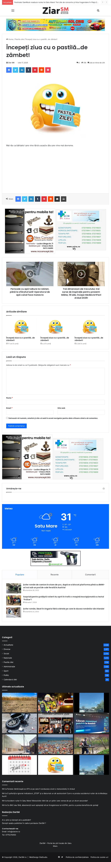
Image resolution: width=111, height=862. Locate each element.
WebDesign (34, 857)
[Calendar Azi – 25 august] (19, 765)
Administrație (9, 666)
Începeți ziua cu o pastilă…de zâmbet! (20, 339)
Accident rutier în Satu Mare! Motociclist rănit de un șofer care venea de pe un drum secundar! (47, 801)
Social (6, 653)
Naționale (8, 658)
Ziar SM (11, 63)
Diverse (7, 649)
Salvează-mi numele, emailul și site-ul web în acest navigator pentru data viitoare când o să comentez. (53, 418)
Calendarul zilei (10, 679)
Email (9, 408)
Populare (19, 574)
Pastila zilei (19, 39)
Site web (61, 408)
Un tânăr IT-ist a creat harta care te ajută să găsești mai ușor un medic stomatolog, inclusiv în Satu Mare (58, 2)
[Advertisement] (55, 170)
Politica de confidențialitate (77, 857)
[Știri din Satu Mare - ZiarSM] (55, 10)
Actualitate (8, 645)
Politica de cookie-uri (99, 857)
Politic (6, 675)
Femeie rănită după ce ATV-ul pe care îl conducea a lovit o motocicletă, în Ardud (41, 789)
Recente (55, 574)
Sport (6, 671)
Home (10, 39)
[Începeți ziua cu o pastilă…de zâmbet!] (21, 326)
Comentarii (90, 574)
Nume (9, 398)
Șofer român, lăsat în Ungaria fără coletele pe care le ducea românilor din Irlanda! (63, 608)
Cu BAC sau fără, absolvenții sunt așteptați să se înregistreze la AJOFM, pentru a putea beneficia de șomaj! (52, 805)
